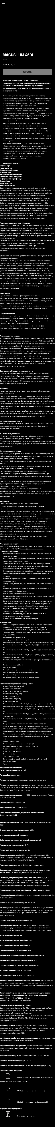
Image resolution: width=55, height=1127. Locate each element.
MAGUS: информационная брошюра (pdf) (32, 1102)
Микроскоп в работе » (11, 163)
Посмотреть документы (26, 1116)
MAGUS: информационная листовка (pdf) (32, 1091)
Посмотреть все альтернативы (31, 549)
